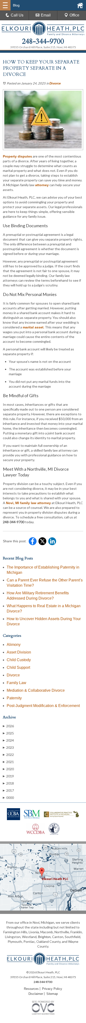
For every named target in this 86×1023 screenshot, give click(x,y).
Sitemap (52, 994)
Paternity (14, 698)
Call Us (17, 15)
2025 (8, 733)
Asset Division (19, 652)
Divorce (55, 83)
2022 (8, 755)
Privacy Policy (52, 989)
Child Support (18, 667)
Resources (31, 989)
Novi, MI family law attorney (28, 503)
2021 (8, 762)
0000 (8, 798)
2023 (8, 747)
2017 (8, 790)
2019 (8, 776)
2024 (8, 740)
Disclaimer (35, 994)
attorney (42, 185)
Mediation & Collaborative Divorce (36, 690)
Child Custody (19, 660)
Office (74, 15)
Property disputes (17, 156)
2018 (8, 783)
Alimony (14, 645)
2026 (8, 726)
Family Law (16, 683)
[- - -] (5, 5)
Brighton (44, 937)
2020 (8, 769)
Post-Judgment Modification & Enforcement (43, 706)
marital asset (33, 327)
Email (46, 15)
